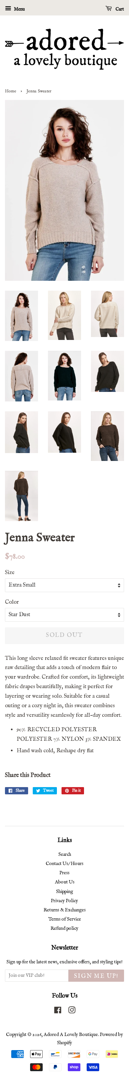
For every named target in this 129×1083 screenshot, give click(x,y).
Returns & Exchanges (65, 910)
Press (64, 873)
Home (10, 91)
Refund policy (64, 928)
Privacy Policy (64, 901)
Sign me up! (96, 976)
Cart (119, 9)
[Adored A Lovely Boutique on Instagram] (71, 1012)
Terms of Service (64, 919)
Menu (19, 9)
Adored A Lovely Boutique (71, 1035)
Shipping (64, 892)
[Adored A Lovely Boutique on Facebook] (58, 1012)
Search (64, 854)
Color (12, 602)
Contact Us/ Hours (64, 864)
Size (10, 572)
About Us (64, 882)
